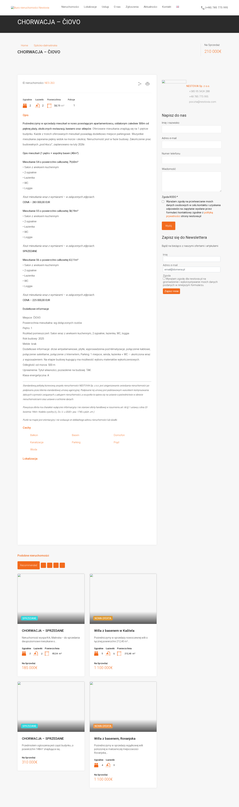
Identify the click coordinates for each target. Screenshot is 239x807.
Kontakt (166, 6)
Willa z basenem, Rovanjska (114, 739)
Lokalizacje (90, 6)
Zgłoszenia (132, 6)
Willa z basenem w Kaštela (114, 631)
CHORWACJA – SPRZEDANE (43, 631)
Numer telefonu (171, 153)
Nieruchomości (70, 6)
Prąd (116, 442)
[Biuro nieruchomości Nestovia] (30, 7)
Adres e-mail (169, 138)
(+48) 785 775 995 (216, 7)
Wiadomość (169, 169)
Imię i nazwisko (170, 122)
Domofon (119, 435)
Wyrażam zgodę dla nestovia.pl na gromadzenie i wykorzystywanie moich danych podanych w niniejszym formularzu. (190, 282)
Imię (165, 254)
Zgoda (167, 275)
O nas (117, 6)
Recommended (28, 565)
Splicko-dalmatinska (45, 45)
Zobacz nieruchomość (51, 613)
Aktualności (150, 6)
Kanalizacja (36, 442)
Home (24, 45)
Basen (75, 435)
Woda (33, 449)
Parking (76, 442)
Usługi (105, 6)
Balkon (34, 435)
